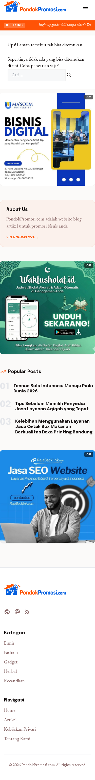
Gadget (10, 662)
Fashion (11, 653)
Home (9, 711)
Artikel (10, 720)
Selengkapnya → (22, 237)
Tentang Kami (17, 739)
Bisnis (9, 644)
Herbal (10, 672)
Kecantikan (14, 681)
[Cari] (69, 75)
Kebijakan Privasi (20, 730)
